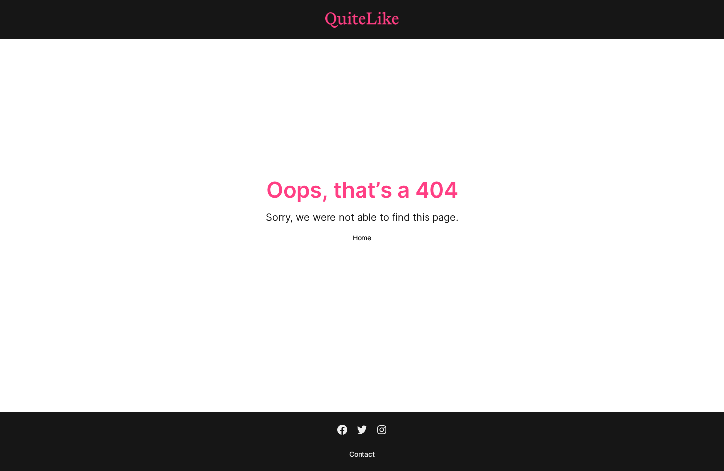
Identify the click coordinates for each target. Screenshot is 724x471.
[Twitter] (362, 430)
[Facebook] (342, 430)
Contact (362, 454)
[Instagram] (382, 430)
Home (362, 238)
